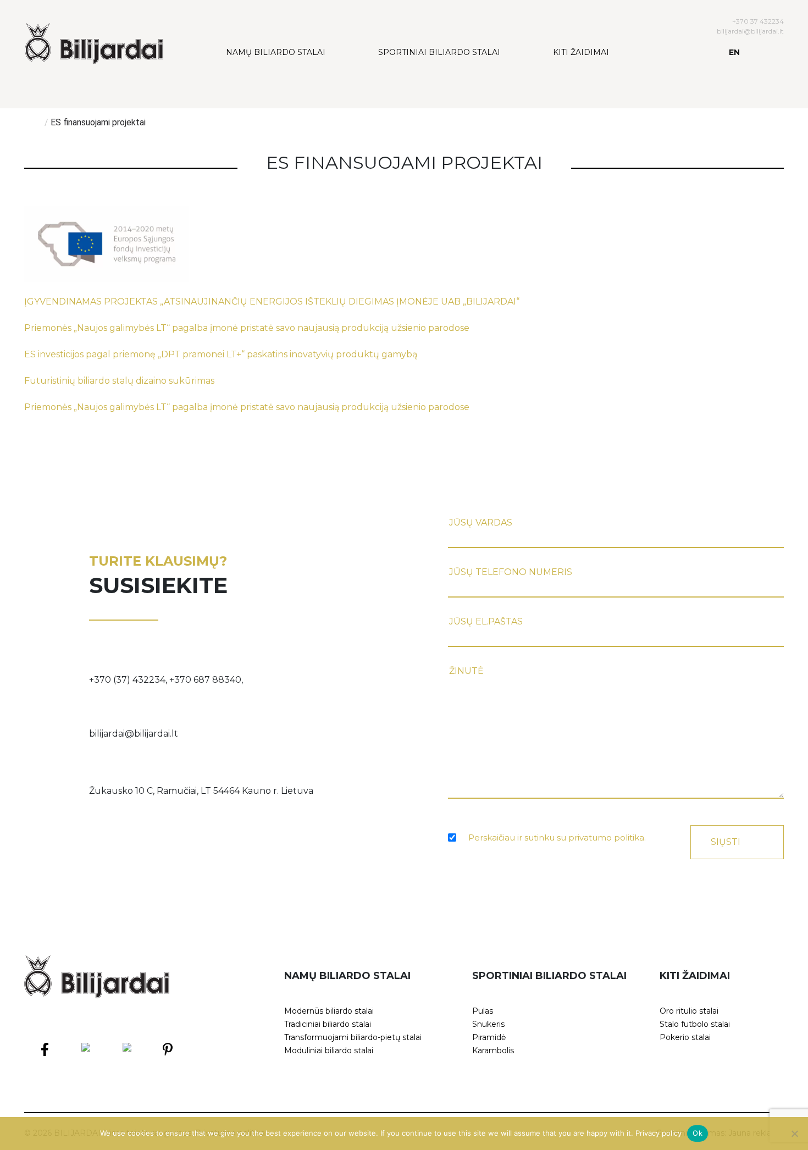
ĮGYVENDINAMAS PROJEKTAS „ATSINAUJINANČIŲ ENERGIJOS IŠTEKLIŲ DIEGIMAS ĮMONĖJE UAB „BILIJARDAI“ (271, 301)
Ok (697, 1133)
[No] (794, 1133)
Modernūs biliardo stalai (329, 1011)
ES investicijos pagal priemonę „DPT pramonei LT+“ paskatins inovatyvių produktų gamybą (220, 354)
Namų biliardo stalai (275, 52)
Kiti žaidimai (581, 52)
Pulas (482, 1011)
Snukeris (488, 1024)
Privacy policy (658, 1133)
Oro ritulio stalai (689, 1011)
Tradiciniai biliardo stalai (327, 1024)
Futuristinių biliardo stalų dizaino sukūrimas (119, 380)
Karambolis (493, 1050)
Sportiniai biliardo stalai (439, 52)
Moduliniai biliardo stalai (328, 1050)
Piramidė (489, 1037)
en (734, 52)
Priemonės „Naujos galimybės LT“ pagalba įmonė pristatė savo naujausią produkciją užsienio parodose (246, 328)
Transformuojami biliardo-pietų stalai (353, 1037)
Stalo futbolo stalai (695, 1024)
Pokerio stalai (685, 1037)
